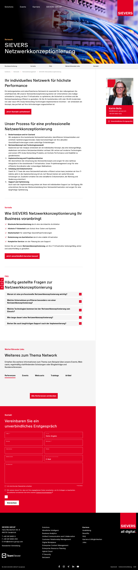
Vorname (8, 441)
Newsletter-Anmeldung (11, 545)
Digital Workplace (49, 542)
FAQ (50, 66)
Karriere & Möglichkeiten (92, 539)
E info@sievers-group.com (12, 541)
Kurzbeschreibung (11, 66)
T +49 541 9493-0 (9, 536)
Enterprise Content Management (55, 545)
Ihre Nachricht (9, 464)
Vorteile (33, 66)
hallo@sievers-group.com (117, 111)
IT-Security (46, 554)
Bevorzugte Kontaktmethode (52, 456)
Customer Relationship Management (56, 539)
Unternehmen (9, 449)
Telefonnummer (9, 456)
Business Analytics (49, 533)
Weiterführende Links (72, 66)
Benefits (85, 533)
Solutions (9, 6)
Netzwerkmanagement (29, 72)
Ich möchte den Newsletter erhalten (19, 486)
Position (47, 449)
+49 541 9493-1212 (115, 113)
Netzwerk (16, 72)
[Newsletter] (2, 288)
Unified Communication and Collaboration (58, 536)
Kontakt (96, 66)
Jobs (84, 542)
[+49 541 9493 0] (2, 279)
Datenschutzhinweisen (44, 492)
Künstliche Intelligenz (50, 530)
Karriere (36, 6)
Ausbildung (86, 530)
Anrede (47, 433)
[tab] (10, 376)
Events (23, 6)
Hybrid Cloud (47, 551)
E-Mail (8, 433)
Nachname (49, 441)
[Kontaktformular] (2, 283)
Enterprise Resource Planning (54, 548)
